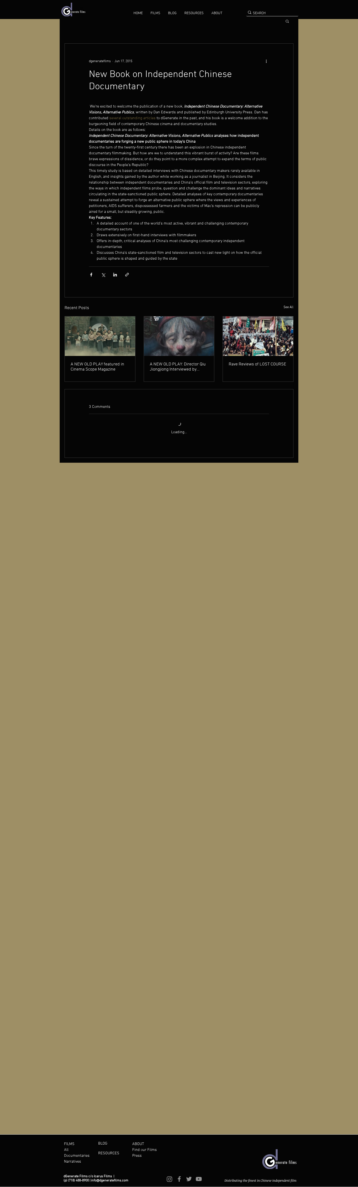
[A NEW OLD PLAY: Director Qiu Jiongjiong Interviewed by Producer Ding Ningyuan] (179, 336)
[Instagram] (169, 1179)
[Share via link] (127, 274)
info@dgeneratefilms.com (109, 1180)
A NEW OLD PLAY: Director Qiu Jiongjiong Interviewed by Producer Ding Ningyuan (178, 367)
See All (288, 307)
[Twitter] (189, 1179)
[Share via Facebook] (91, 274)
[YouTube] (198, 1179)
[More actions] (266, 61)
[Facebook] (179, 1179)
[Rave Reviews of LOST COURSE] (258, 336)
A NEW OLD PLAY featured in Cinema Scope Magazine (97, 367)
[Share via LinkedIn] (115, 274)
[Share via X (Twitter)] (103, 274)
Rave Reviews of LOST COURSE (257, 364)
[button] (155, 13)
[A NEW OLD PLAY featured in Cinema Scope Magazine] (100, 336)
